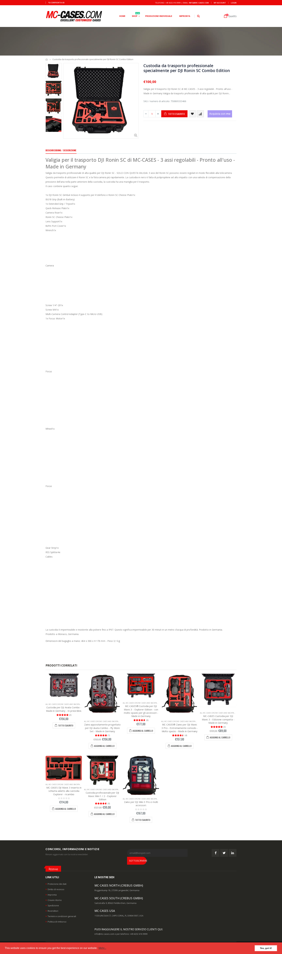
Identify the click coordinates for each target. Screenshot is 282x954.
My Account (220, 2)
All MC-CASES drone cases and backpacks (64, 704)
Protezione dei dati (57, 883)
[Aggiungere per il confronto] (200, 113)
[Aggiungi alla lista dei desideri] (192, 113)
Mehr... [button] (102, 948)
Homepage (47, 59)
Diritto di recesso (56, 889)
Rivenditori (53, 910)
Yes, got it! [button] (266, 948)
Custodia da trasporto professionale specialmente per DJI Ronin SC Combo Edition (186, 68)
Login (233, 2)
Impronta (52, 894)
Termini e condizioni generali (62, 916)
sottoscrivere (138, 860)
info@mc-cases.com (199, 2)
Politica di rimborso (57, 921)
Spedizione (53, 905)
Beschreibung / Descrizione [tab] (61, 150)
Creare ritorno (55, 900)
